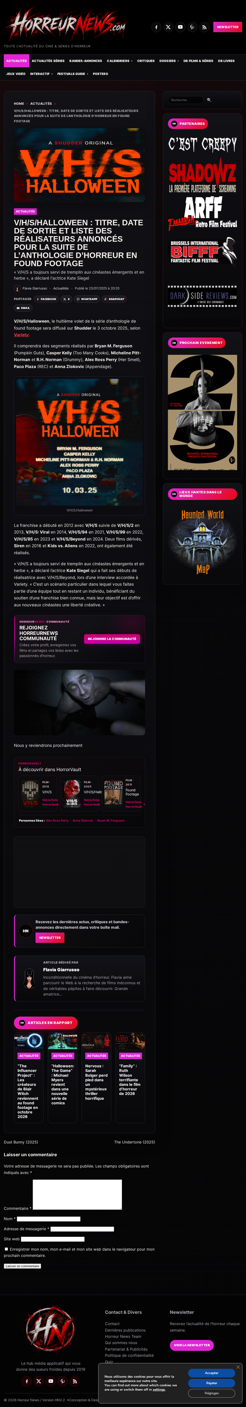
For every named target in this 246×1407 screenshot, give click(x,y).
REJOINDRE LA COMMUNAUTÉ (112, 639)
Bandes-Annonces (85, 61)
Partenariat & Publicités (126, 1349)
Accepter (211, 1373)
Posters (100, 74)
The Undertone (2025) (134, 1142)
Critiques (146, 61)
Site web (12, 1238)
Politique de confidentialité (129, 1355)
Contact (112, 1323)
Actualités (16, 61)
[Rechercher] (186, 100)
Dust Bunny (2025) (21, 1142)
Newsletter (227, 27)
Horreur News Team (123, 1336)
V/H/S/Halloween (97, 792)
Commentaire (17, 1208)
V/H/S (47, 792)
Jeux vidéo (15, 74)
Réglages (212, 1393)
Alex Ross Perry (57, 820)
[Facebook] (156, 27)
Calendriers (118, 61)
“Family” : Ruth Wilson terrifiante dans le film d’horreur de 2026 (130, 1079)
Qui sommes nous (121, 1342)
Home (19, 103)
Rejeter (211, 1383)
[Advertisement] (79, 872)
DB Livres (226, 61)
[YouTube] (180, 27)
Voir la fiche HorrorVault (52, 802)
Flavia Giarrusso (61, 969)
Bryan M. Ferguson (111, 820)
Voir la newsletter (192, 1345)
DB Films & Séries (198, 61)
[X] (168, 27)
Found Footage (132, 792)
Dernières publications (125, 1330)
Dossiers (168, 61)
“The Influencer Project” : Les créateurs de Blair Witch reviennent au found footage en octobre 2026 (28, 1091)
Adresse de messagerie (26, 1228)
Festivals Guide (71, 74)
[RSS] (204, 27)
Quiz (109, 1361)
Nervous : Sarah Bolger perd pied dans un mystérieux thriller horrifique (96, 1081)
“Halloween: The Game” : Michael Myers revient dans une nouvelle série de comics (62, 1084)
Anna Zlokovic (83, 820)
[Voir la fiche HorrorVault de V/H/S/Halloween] (72, 793)
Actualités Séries (48, 61)
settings (159, 1390)
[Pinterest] (192, 27)
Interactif (39, 74)
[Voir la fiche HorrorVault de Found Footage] (114, 793)
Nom (10, 1218)
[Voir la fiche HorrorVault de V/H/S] (30, 793)
